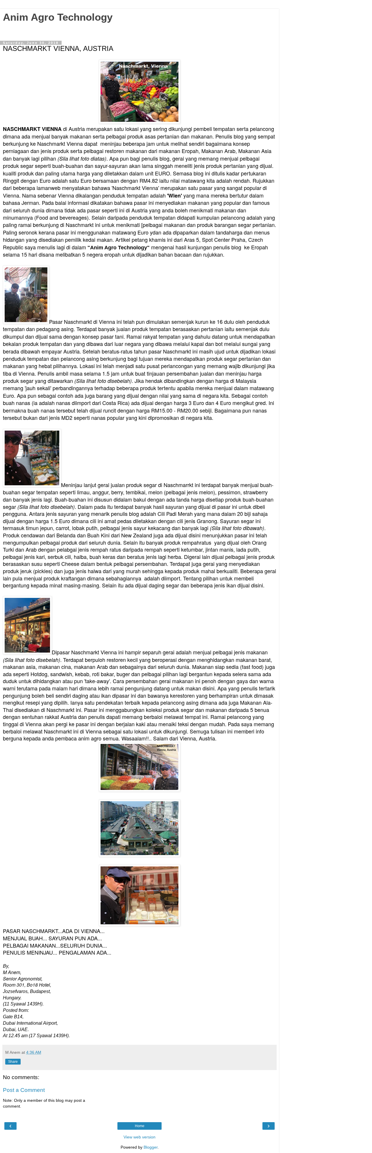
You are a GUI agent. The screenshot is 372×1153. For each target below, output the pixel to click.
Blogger (151, 1147)
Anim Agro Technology (57, 17)
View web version (139, 1137)
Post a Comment (24, 1090)
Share (13, 1062)
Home (139, 1126)
